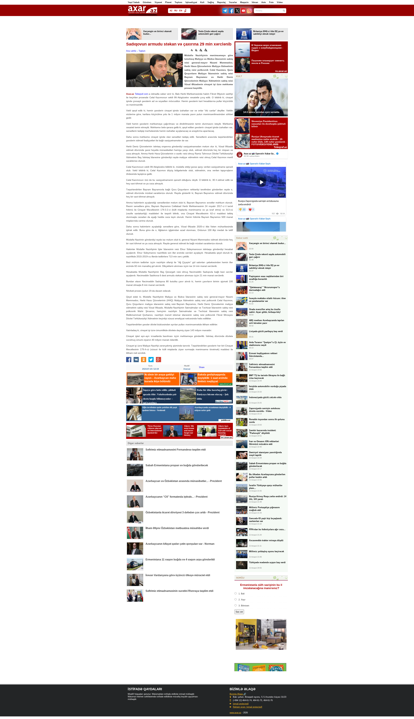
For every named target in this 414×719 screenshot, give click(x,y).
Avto (263, 2)
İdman (255, 2)
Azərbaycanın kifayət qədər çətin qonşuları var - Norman (180, 543)
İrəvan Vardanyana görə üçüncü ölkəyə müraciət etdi (178, 575)
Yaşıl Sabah (134, 2)
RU (175, 10)
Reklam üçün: (247, 707)
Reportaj (221, 2)
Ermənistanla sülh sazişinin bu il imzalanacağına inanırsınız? (261, 586)
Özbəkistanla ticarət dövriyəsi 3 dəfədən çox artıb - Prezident (182, 512)
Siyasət (158, 2)
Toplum (178, 2)
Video (280, 2)
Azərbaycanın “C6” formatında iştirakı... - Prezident (176, 496)
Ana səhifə (131, 51)
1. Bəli (242, 593)
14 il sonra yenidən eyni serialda (261, 112)
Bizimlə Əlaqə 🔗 (238, 694)
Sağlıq (210, 2)
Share (201, 367)
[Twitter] (237, 12)
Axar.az (130, 94)
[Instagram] (249, 12)
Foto (271, 2)
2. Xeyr (242, 599)
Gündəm (147, 2)
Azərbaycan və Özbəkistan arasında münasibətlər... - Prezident (184, 481)
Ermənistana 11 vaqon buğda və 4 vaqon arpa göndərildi (180, 559)
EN (180, 10)
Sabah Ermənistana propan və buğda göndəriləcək (177, 465)
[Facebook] (231, 12)
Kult (202, 2)
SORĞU (240, 577)
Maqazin (244, 2)
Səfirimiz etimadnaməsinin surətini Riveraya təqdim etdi (179, 591)
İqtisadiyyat (191, 2)
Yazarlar (233, 2)
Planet (168, 2)
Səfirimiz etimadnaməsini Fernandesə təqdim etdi (176, 449)
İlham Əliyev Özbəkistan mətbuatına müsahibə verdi (177, 528)
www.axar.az (235, 712)
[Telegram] (225, 12)
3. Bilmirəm (244, 605)
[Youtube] (243, 12)
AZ (171, 10)
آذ (185, 11)
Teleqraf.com (141, 94)
